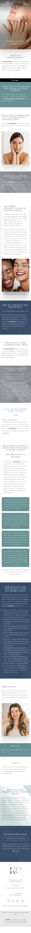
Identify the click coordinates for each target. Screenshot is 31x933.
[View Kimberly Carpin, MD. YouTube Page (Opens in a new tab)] (17, 901)
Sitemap (4, 912)
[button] (24, 4)
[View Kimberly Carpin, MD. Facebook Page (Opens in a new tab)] (13, 901)
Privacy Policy (9, 912)
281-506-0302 (5, 433)
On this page (14, 80)
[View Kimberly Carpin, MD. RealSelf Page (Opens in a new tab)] (22, 901)
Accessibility (15, 912)
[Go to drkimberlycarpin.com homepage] (9, 4)
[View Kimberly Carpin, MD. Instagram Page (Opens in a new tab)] (8, 901)
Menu (27, 4)
